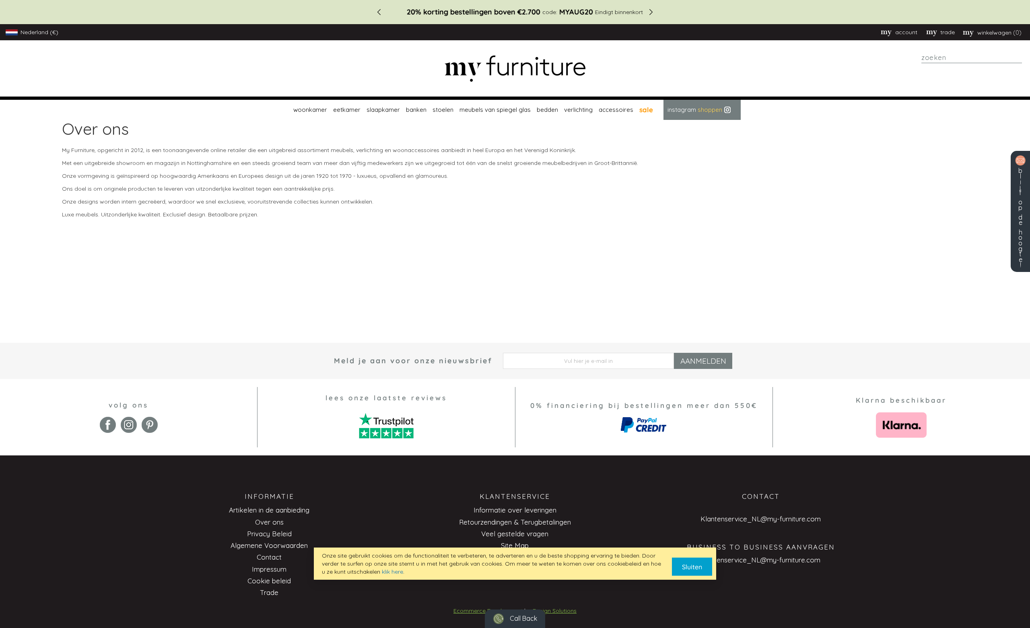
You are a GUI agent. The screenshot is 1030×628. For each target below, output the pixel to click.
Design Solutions (555, 610)
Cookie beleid (269, 581)
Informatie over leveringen (515, 510)
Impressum (269, 569)
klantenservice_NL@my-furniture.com (760, 560)
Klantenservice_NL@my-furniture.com (760, 519)
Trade (269, 592)
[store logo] (515, 68)
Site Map (515, 545)
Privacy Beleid (269, 533)
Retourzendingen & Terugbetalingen (515, 522)
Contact (269, 557)
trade (947, 32)
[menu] (515, 110)
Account (906, 32)
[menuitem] (309, 110)
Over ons (269, 522)
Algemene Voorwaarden (269, 545)
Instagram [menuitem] (694, 109)
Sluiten (692, 567)
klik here (392, 571)
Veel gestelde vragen (514, 533)
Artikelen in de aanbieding (269, 510)
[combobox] (971, 57)
